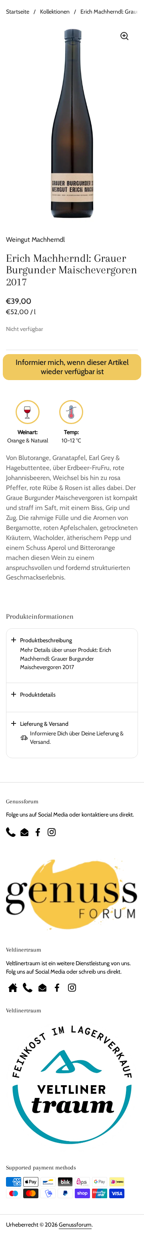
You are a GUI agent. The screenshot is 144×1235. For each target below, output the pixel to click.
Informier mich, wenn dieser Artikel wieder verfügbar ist (72, 367)
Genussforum (75, 1224)
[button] (72, 656)
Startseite (17, 11)
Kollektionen (55, 11)
